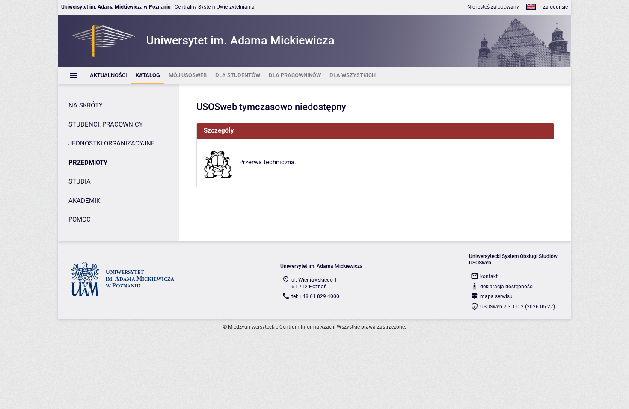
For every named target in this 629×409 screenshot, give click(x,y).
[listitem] (108, 75)
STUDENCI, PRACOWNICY (105, 124)
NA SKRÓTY (85, 105)
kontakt (489, 276)
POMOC (79, 219)
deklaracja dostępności (507, 287)
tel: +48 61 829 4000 (315, 296)
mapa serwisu (496, 296)
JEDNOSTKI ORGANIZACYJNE (111, 143)
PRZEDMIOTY (87, 162)
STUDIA (79, 181)
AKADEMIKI (85, 200)
